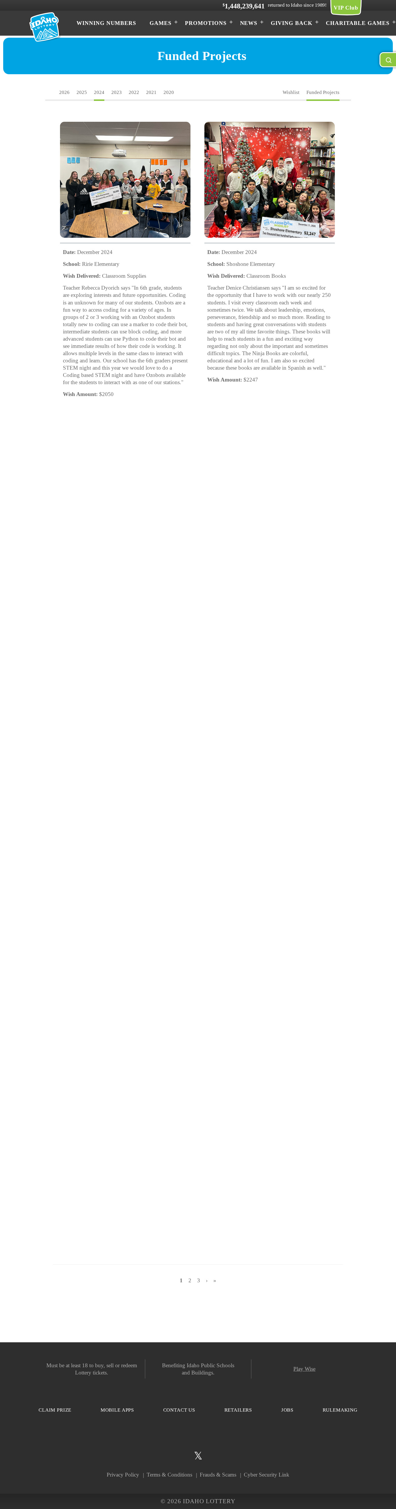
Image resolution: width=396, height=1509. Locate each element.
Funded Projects (322, 92)
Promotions (206, 23)
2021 (151, 92)
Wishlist (291, 92)
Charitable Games (358, 23)
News (249, 23)
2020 (169, 92)
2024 (99, 92)
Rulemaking (340, 1410)
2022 (134, 92)
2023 (116, 92)
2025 (82, 92)
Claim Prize (55, 1410)
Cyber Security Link (266, 1475)
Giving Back (291, 23)
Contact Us (179, 1410)
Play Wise (304, 1369)
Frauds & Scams (218, 1475)
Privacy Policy (123, 1475)
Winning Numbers (106, 23)
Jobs (287, 1410)
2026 (64, 92)
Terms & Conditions (169, 1475)
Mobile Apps (117, 1410)
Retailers (238, 1410)
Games (161, 23)
